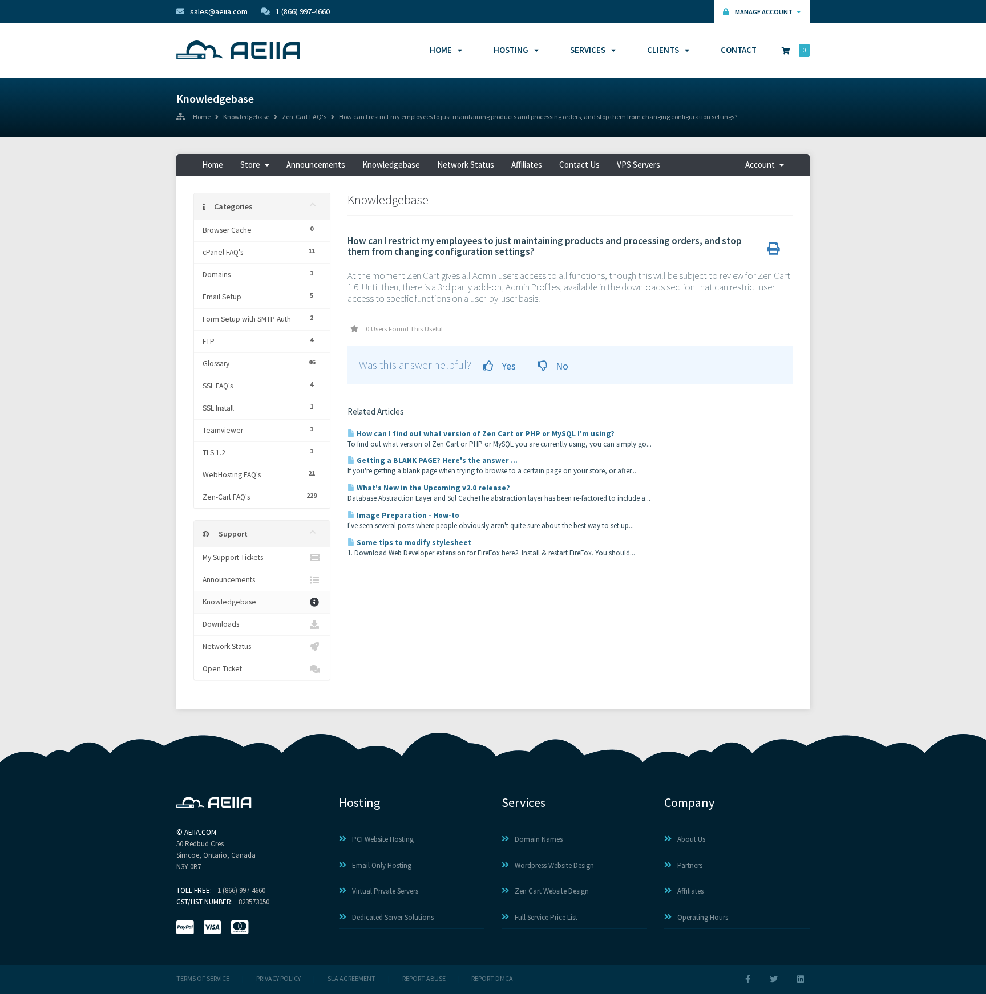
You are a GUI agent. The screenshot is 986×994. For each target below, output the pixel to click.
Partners (689, 865)
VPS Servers (638, 164)
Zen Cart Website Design (552, 891)
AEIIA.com (200, 832)
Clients (663, 49)
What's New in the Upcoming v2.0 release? (432, 488)
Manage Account (764, 11)
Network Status (465, 164)
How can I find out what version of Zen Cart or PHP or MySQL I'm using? (485, 434)
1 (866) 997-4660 (303, 11)
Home (441, 49)
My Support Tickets (233, 557)
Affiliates (526, 164)
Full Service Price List (546, 917)
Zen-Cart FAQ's (304, 117)
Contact (739, 49)
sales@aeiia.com (219, 11)
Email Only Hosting (381, 865)
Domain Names (539, 839)
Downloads (221, 624)
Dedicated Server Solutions (393, 917)
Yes (507, 365)
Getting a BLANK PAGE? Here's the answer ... (436, 460)
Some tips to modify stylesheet (413, 542)
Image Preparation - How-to (407, 515)
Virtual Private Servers (385, 891)
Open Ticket (222, 669)
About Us (691, 839)
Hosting (511, 49)
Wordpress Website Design (554, 865)
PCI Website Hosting (383, 839)
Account (761, 164)
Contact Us (579, 164)
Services (587, 49)
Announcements (315, 164)
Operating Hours (702, 917)
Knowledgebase (246, 117)
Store (252, 164)
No (560, 365)
